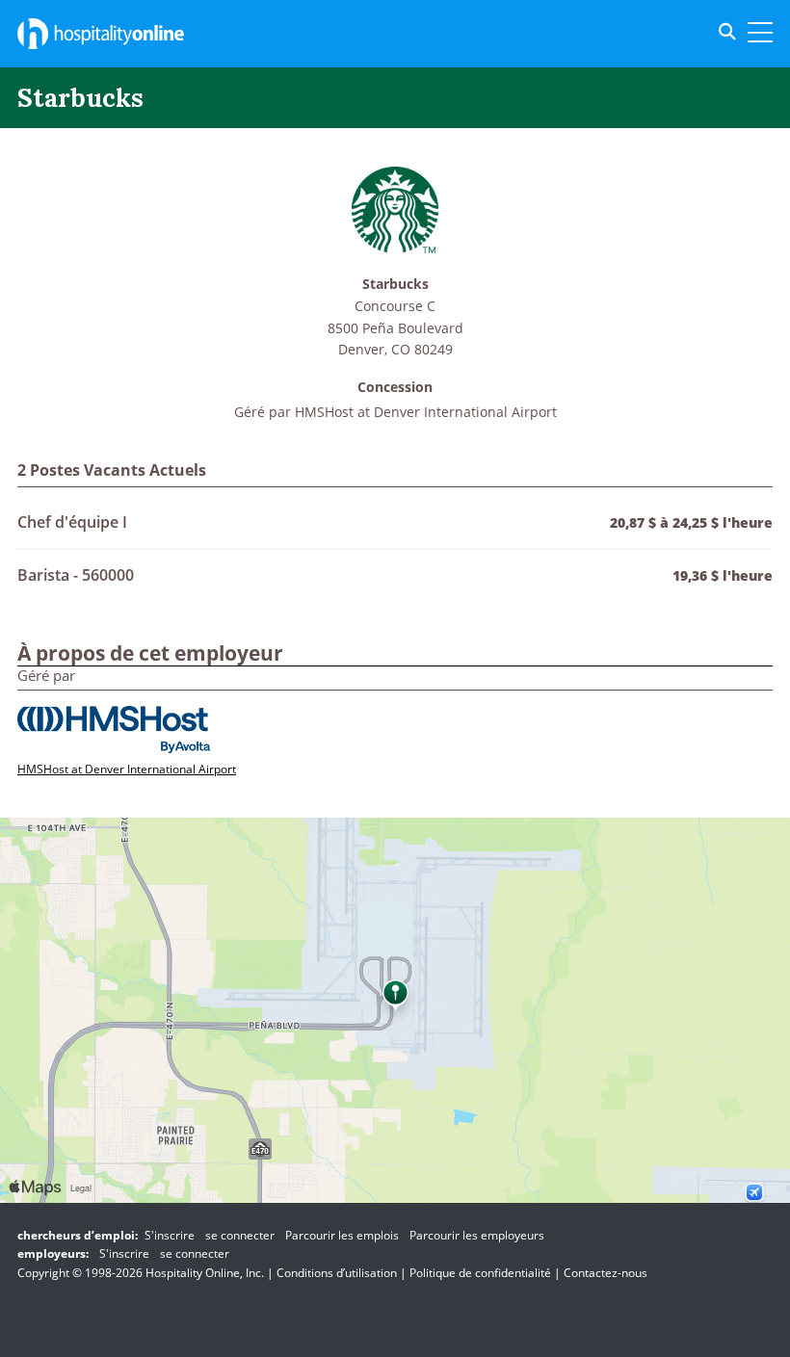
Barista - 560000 (75, 575)
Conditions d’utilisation (336, 1273)
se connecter (240, 1235)
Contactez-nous (605, 1273)
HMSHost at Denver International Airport (426, 412)
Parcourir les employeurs (476, 1235)
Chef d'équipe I (72, 522)
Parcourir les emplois (342, 1235)
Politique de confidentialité (480, 1273)
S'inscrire (170, 1235)
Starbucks (395, 284)
